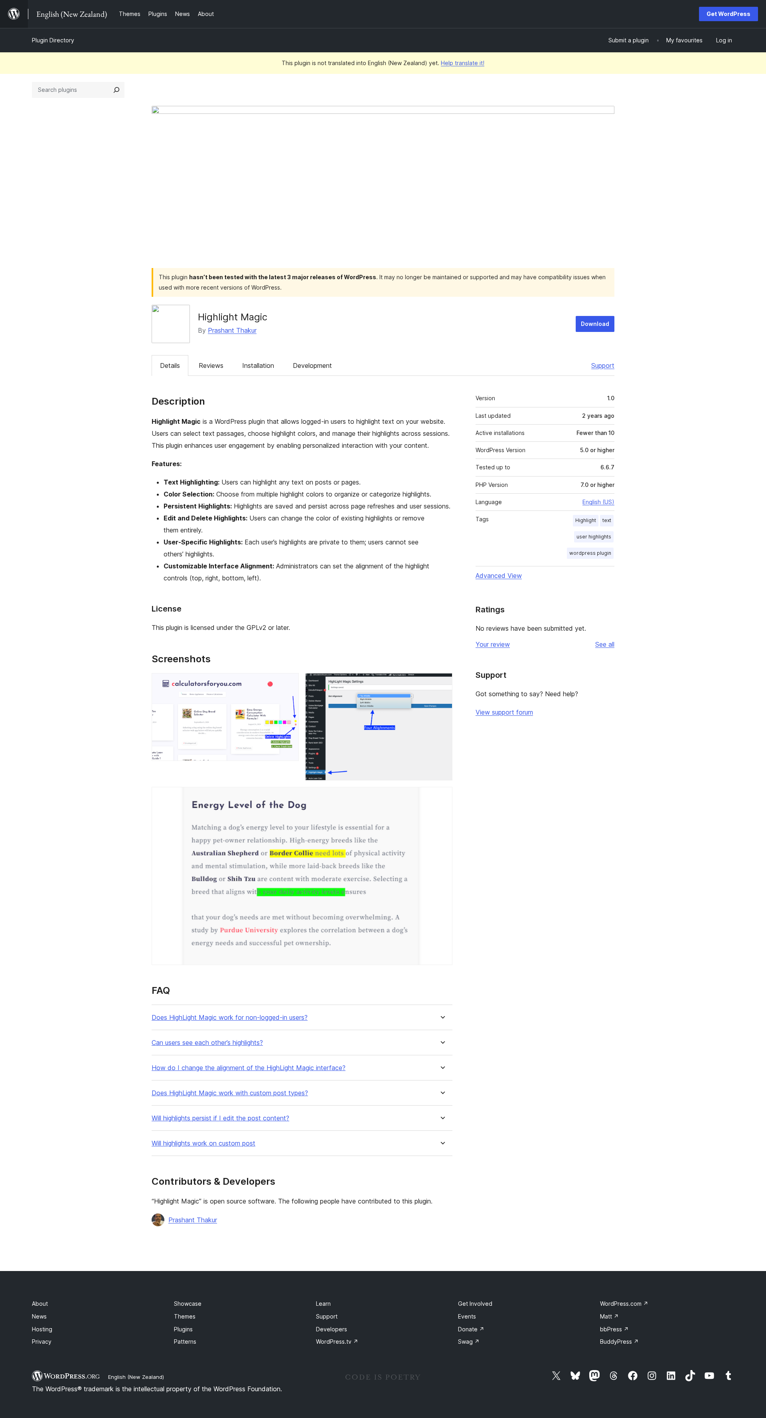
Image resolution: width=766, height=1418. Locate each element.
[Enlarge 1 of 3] (288, 684)
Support (602, 365)
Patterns (185, 1341)
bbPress (614, 1329)
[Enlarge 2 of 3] (442, 684)
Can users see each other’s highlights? (207, 1043)
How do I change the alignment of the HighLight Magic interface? (248, 1068)
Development (312, 365)
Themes (184, 1316)
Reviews (211, 365)
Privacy (41, 1341)
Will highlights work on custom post (203, 1143)
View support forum (504, 712)
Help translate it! (462, 63)
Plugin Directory (53, 40)
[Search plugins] (116, 90)
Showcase (187, 1303)
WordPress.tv (337, 1341)
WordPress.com (624, 1303)
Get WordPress (728, 13)
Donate (471, 1329)
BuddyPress (619, 1341)
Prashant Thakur (232, 330)
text (606, 520)
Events (467, 1316)
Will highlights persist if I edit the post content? (220, 1118)
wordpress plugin (590, 553)
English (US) (598, 501)
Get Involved (475, 1303)
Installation (258, 365)
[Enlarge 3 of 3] (442, 798)
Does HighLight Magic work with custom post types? (230, 1093)
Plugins (183, 1329)
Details (170, 365)
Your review (493, 644)
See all (604, 644)
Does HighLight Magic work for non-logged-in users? (230, 1017)
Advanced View (499, 576)
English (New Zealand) (136, 1377)
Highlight (585, 520)
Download (595, 323)
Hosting (42, 1329)
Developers (331, 1329)
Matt (609, 1316)
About (40, 1303)
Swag (469, 1341)
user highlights (593, 537)
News (39, 1316)
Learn (323, 1303)
